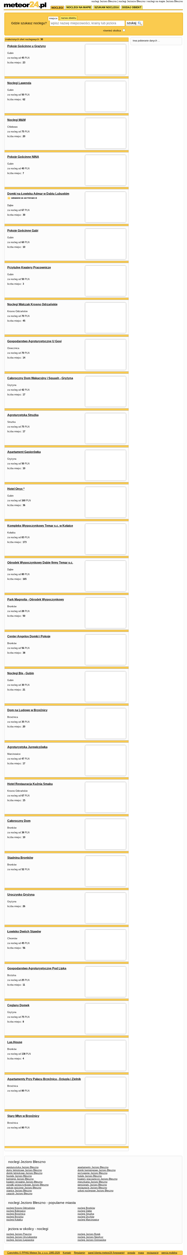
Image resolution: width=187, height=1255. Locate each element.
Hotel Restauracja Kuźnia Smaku (30, 783)
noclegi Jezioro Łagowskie (20, 1240)
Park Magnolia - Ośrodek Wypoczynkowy (35, 599)
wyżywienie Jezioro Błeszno (92, 1173)
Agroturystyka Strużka (23, 415)
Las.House (14, 1042)
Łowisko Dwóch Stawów (24, 931)
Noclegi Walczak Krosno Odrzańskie (32, 304)
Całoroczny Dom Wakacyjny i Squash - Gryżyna (40, 378)
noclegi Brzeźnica (15, 1213)
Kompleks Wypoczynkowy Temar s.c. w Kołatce (40, 525)
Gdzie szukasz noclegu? (29, 23)
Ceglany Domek (18, 1005)
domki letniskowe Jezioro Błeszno (24, 1173)
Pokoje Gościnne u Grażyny (26, 46)
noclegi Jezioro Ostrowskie (92, 1240)
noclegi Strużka (86, 1213)
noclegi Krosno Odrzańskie (20, 1208)
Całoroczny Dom (18, 820)
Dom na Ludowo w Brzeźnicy (27, 710)
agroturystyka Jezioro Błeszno (22, 1167)
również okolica (112, 30)
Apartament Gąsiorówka (24, 451)
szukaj (132, 23)
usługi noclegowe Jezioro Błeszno (95, 1190)
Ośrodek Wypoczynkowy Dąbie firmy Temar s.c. (40, 562)
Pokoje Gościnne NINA (23, 156)
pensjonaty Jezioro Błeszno (92, 1184)
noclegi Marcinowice (88, 1219)
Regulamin (79, 1252)
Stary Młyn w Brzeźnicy (23, 1115)
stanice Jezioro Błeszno (19, 1190)
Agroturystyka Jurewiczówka (27, 747)
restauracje (153, 1252)
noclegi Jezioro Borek (89, 1234)
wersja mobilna (169, 1252)
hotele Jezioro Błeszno (90, 1176)
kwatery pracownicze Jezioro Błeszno (97, 1179)
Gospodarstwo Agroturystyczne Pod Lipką (36, 968)
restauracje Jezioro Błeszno (92, 1187)
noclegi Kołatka (14, 1219)
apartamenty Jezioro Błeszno (93, 1167)
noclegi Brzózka (14, 1216)
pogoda (131, 1252)
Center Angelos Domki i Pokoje (28, 636)
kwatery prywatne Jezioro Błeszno (24, 1181)
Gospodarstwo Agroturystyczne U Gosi (34, 341)
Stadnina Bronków (20, 857)
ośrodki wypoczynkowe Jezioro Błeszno (27, 1184)
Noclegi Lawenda (19, 83)
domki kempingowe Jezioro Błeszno (97, 1170)
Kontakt (67, 1252)
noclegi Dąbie (85, 1211)
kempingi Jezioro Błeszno (20, 1179)
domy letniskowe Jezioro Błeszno (24, 1170)
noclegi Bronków (86, 1208)
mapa (141, 1252)
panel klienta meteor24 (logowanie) (106, 1252)
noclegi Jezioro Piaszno (19, 1234)
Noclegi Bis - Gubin (20, 673)
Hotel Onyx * (15, 488)
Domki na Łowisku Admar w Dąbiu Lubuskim (38, 193)
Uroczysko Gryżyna (21, 894)
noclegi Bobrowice (16, 1211)
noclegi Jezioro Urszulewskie (21, 1237)
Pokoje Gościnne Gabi (22, 230)
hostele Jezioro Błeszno (19, 1176)
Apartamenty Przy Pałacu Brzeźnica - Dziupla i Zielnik (44, 1079)
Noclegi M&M (16, 119)
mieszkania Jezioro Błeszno (92, 1181)
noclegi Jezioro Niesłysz (90, 1237)
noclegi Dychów (86, 1216)
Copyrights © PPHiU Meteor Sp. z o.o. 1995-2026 (33, 1252)
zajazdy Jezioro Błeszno (19, 1193)
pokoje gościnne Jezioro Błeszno (23, 1187)
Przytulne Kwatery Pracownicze (29, 267)
